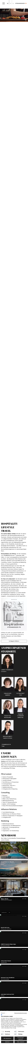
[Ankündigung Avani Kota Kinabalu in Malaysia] (14, 869)
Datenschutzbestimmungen (20, 1013)
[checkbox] (2, 1031)
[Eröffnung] (14, 989)
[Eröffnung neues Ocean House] (14, 922)
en (10, 3)
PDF (9, 857)
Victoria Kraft (20, 693)
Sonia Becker (7, 693)
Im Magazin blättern (14, 641)
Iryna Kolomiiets (7, 736)
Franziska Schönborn (20, 715)
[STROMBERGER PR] (21, 4)
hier (15, 1028)
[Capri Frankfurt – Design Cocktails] (14, 1006)
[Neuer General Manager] (14, 972)
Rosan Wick (7, 715)
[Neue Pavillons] (14, 850)
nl (13, 3)
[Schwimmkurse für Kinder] (14, 939)
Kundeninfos (4, 857)
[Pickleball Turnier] (14, 956)
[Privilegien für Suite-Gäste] (14, 887)
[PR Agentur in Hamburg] (7, 684)
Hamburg (7, 695)
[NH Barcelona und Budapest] (14, 906)
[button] (3, 1013)
